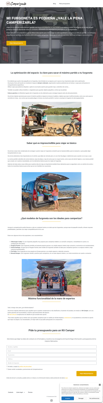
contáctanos (67, 317)
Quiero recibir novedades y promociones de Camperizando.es (25, 369)
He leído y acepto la (20, 366)
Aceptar (67, 398)
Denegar (81, 398)
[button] (100, 385)
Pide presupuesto (64, 3)
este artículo (12, 314)
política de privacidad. (25, 366)
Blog (54, 3)
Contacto (10, 392)
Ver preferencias (94, 398)
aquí (66, 378)
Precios (30, 392)
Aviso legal (19, 392)
